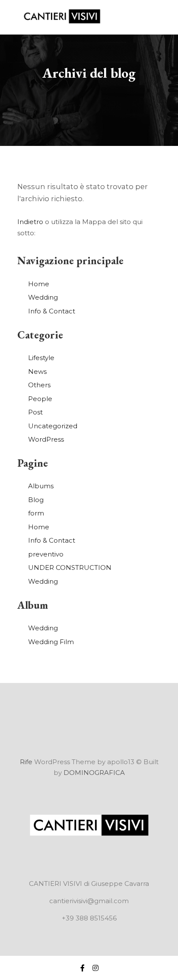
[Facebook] (82, 968)
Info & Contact (51, 311)
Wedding (43, 297)
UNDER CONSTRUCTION (69, 567)
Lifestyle (41, 358)
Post (35, 412)
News (37, 371)
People (40, 399)
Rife (26, 762)
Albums (41, 486)
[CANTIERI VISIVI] (60, 17)
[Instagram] (95, 968)
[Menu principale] (153, 17)
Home (38, 284)
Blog (36, 500)
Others (39, 385)
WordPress (46, 439)
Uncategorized (52, 426)
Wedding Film (51, 642)
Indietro (30, 222)
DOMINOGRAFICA (94, 772)
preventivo (46, 554)
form (36, 513)
